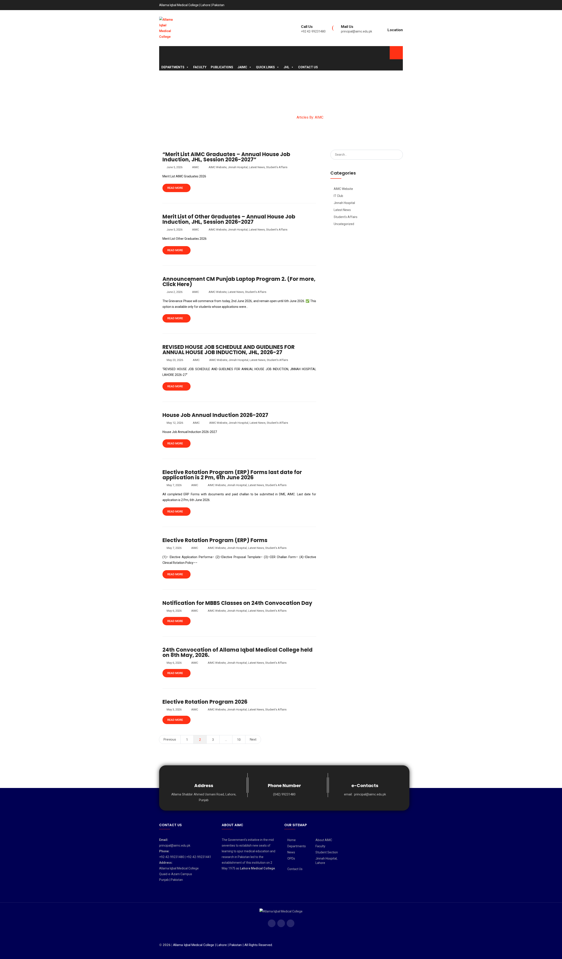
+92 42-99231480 (313, 31)
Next (253, 739)
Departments (172, 67)
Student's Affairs (276, 167)
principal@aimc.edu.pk (356, 31)
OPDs (291, 858)
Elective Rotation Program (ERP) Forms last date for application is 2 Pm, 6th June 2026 (232, 475)
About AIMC (323, 840)
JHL (286, 67)
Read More (175, 187)
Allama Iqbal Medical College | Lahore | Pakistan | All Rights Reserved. (223, 945)
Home (291, 840)
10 (239, 740)
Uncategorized (344, 224)
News (291, 852)
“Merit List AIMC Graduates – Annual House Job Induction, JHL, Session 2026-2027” (226, 157)
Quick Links (265, 67)
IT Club (338, 196)
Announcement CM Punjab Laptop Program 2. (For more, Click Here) (238, 281)
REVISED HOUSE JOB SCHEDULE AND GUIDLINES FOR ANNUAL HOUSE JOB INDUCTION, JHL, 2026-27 (228, 349)
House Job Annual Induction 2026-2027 (215, 415)
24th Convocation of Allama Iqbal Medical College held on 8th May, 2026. (237, 652)
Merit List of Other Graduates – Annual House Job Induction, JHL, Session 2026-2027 (228, 219)
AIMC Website (218, 167)
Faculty (199, 67)
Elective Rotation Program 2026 (204, 701)
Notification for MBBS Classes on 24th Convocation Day (237, 603)
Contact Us (308, 67)
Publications (222, 67)
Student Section (326, 852)
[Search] (398, 154)
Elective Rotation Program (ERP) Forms (214, 540)
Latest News (257, 167)
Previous (170, 739)
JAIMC (242, 67)
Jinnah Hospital (238, 167)
